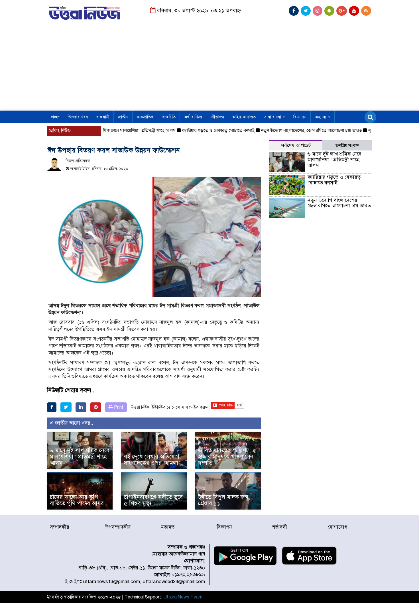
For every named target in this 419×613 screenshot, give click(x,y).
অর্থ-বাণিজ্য (193, 116)
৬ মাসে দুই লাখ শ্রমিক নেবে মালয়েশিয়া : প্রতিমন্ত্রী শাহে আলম (114, 130)
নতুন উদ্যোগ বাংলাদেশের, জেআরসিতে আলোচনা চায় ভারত (301, 130)
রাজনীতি (169, 116)
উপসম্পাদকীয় (118, 527)
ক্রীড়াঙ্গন (217, 116)
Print (118, 407)
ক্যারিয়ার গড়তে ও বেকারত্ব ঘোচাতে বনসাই (208, 130)
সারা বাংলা (273, 116)
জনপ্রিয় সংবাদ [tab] (347, 145)
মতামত (167, 527)
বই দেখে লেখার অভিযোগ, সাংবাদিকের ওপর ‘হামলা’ (152, 460)
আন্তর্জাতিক (145, 116)
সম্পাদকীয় (59, 527)
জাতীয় (123, 116)
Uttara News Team (182, 597)
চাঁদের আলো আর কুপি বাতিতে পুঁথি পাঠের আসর (77, 500)
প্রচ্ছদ (55, 116)
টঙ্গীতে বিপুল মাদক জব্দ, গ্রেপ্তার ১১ (224, 500)
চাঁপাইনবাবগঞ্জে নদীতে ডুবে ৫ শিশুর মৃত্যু (153, 500)
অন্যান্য (321, 116)
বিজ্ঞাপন (224, 527)
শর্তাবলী (279, 527)
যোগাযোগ (337, 527)
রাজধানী (102, 116)
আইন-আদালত (244, 116)
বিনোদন (299, 116)
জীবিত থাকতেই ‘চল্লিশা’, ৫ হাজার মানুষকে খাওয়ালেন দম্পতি (227, 457)
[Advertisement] (209, 68)
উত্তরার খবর (78, 116)
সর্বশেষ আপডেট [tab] (296, 145)
